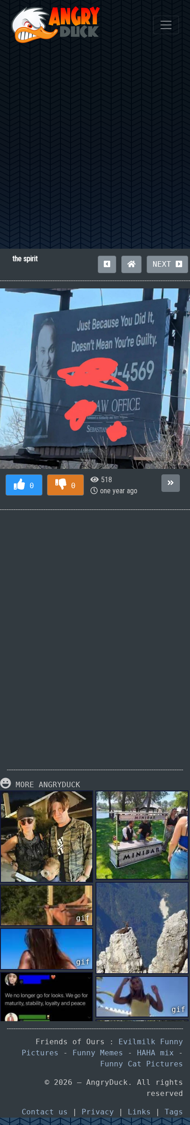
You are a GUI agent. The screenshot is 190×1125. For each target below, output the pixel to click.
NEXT (164, 264)
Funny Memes (97, 1052)
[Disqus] (95, 632)
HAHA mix (155, 1052)
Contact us (45, 1111)
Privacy (98, 1111)
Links (139, 1111)
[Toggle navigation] (166, 25)
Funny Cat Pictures (141, 1063)
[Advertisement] (95, 149)
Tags (174, 1111)
